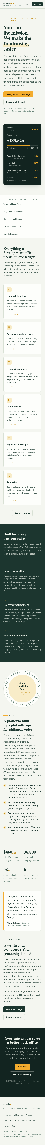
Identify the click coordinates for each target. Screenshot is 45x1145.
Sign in (27, 4)
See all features (22, 513)
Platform (7, 1115)
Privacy (7, 1126)
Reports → (11, 500)
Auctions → (12, 349)
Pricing (29, 1115)
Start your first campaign (18, 94)
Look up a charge (14, 1009)
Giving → (11, 387)
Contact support (14, 1017)
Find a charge (21, 1120)
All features (18, 1115)
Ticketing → (12, 314)
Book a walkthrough (15, 102)
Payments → (12, 463)
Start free (37, 4)
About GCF (8, 1120)
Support (32, 1120)
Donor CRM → (12, 425)
